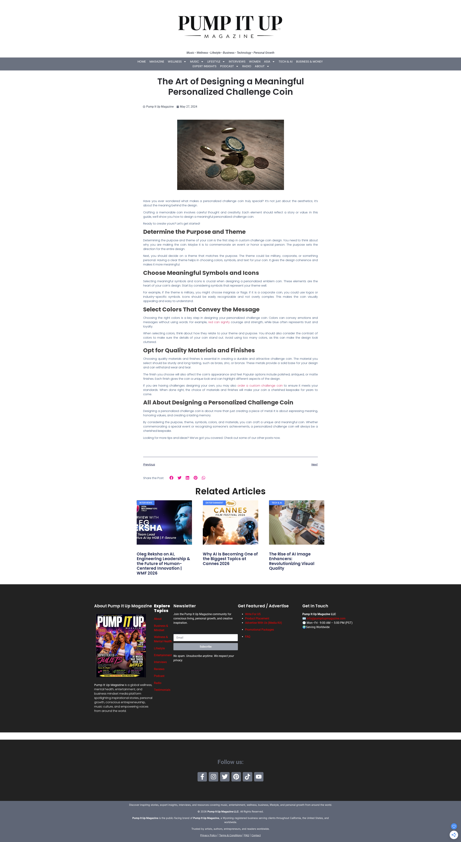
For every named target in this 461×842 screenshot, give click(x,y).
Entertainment (163, 655)
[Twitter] (225, 777)
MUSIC (194, 61)
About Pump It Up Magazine (123, 606)
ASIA (267, 61)
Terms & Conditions (230, 835)
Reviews (159, 669)
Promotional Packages (259, 629)
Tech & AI (285, 61)
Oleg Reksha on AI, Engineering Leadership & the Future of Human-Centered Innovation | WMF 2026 (163, 563)
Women (254, 61)
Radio (246, 66)
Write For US (253, 614)
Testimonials (162, 690)
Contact (256, 835)
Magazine (156, 61)
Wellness (175, 61)
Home (141, 61)
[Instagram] (213, 777)
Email (177, 632)
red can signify (219, 322)
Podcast (227, 66)
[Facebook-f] (202, 777)
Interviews (237, 61)
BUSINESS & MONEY (309, 61)
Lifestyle (213, 61)
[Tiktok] (247, 777)
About (260, 66)
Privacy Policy (208, 835)
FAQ (247, 636)
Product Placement (257, 618)
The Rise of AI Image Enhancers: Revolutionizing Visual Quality (291, 561)
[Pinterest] (236, 777)
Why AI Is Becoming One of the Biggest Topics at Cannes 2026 (230, 558)
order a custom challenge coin (260, 386)
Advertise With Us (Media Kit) (263, 622)
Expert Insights (204, 66)
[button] (171, 478)
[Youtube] (259, 777)
